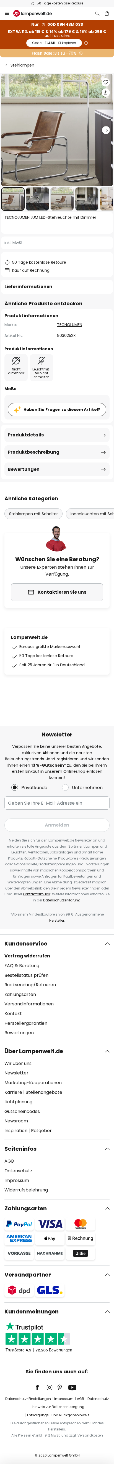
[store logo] (35, 13)
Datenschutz (18, 1171)
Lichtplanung (18, 1102)
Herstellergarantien (25, 1023)
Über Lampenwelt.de (33, 1051)
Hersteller (56, 920)
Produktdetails (26, 435)
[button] (13, 199)
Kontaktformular (36, 894)
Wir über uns (18, 1063)
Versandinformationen (29, 1004)
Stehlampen (22, 65)
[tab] (57, 988)
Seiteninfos (20, 1149)
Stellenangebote (44, 1092)
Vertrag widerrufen (27, 956)
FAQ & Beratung (21, 965)
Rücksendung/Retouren (30, 985)
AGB (9, 1161)
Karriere (13, 1092)
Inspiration (15, 1130)
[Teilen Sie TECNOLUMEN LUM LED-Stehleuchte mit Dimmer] (106, 92)
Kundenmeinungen (31, 1311)
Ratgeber (41, 1130)
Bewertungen (24, 469)
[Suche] (97, 13)
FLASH (54, 42)
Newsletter (16, 1073)
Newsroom (16, 1121)
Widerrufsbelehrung (26, 1190)
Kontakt (13, 1013)
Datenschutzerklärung (62, 900)
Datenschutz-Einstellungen (28, 1398)
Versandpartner (27, 1275)
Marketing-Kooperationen (33, 1082)
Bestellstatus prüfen (26, 975)
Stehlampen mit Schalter (33, 514)
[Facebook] (41, 1387)
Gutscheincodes (22, 1111)
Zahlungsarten (20, 994)
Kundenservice (25, 943)
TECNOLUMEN (69, 324)
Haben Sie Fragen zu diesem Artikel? (62, 409)
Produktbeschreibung (33, 452)
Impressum (16, 1180)
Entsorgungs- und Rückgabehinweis (58, 1415)
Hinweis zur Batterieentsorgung (58, 1406)
